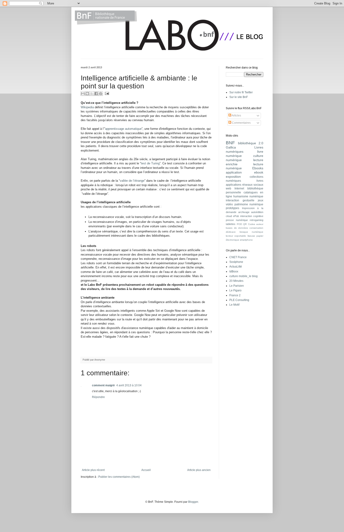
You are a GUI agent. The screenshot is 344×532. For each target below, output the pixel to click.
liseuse (251, 236)
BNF (230, 142)
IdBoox (233, 271)
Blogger (193, 501)
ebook (258, 172)
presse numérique (237, 220)
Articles (236, 115)
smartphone (246, 240)
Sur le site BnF (238, 97)
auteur (259, 224)
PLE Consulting (239, 300)
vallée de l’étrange (132, 180)
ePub (236, 216)
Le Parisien (236, 285)
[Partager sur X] (91, 93)
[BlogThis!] (87, 93)
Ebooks (257, 168)
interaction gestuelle (240, 200)
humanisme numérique (248, 196)
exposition (233, 176)
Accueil (146, 470)
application (234, 172)
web (228, 188)
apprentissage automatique (123, 128)
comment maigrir (103, 385)
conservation (256, 228)
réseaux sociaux (252, 184)
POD (239, 224)
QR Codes (249, 224)
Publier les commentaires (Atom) (119, 476)
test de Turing (150, 163)
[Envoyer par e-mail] (83, 93)
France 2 (235, 295)
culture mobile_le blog (243, 276)
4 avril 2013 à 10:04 (129, 385)
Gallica (231, 147)
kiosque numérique (251, 232)
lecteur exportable (236, 236)
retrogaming (256, 220)
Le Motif (234, 304)
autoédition (257, 212)
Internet (239, 188)
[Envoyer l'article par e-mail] (106, 93)
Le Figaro (235, 290)
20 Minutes (236, 280)
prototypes (232, 208)
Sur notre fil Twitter (241, 92)
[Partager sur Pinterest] (100, 93)
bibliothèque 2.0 (250, 143)
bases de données (237, 228)
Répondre (98, 397)
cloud (229, 216)
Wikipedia (87, 107)
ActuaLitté (235, 266)
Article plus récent (93, 470)
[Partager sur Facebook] (96, 93)
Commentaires (241, 122)
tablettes (230, 224)
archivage (243, 212)
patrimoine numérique (248, 204)
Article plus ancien (199, 470)
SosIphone (236, 262)
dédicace (231, 232)
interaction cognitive (251, 216)
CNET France (238, 257)
